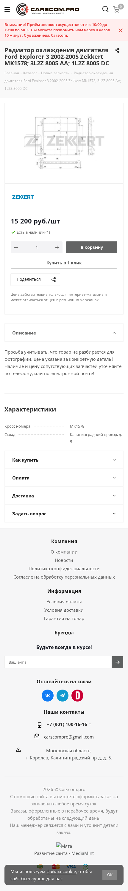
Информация (64, 591)
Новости (64, 560)
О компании (64, 552)
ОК (110, 874)
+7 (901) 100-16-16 (67, 724)
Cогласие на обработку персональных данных (64, 577)
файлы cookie (61, 871)
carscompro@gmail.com (69, 737)
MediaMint (82, 853)
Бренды (64, 632)
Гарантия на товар (64, 618)
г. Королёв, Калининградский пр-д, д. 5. (69, 758)
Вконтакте (48, 696)
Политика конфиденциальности (64, 568)
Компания (64, 541)
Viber (77, 696)
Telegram (62, 696)
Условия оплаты (64, 602)
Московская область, (69, 750)
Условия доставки (64, 610)
